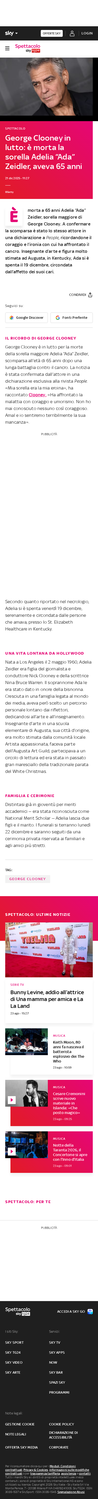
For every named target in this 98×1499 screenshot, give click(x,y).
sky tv (54, 1342)
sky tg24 (13, 1352)
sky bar (56, 1372)
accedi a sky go (71, 1311)
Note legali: (14, 1413)
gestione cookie (19, 1424)
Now (53, 1362)
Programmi (59, 1392)
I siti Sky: (11, 1331)
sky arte (13, 1372)
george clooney (27, 879)
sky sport (14, 1342)
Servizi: (54, 1331)
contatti (85, 1473)
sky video (13, 1362)
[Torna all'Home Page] (28, 48)
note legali (15, 1434)
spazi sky (57, 1382)
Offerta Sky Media (21, 1447)
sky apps (57, 1352)
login (87, 33)
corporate (59, 1447)
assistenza (68, 1473)
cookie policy (61, 1424)
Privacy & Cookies (36, 1470)
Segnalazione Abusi (71, 1492)
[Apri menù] (7, 48)
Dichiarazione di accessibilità (63, 1435)
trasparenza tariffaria (45, 1473)
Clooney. (38, 394)
